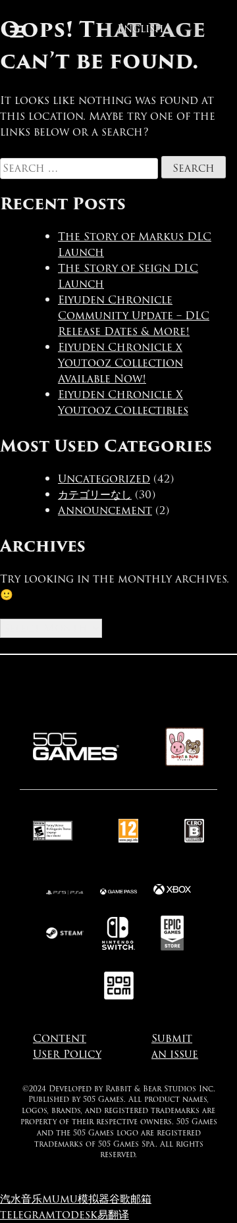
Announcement (105, 510)
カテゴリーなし (95, 494)
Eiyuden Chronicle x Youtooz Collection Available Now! (120, 363)
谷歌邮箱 (130, 1199)
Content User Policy (67, 1046)
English (140, 28)
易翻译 (113, 1215)
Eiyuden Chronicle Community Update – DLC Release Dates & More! (133, 316)
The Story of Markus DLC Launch (134, 244)
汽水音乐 (21, 1199)
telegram (27, 1215)
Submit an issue (174, 1046)
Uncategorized (104, 479)
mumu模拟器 (75, 1199)
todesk (76, 1215)
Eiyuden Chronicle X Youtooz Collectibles (123, 402)
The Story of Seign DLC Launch (128, 276)
